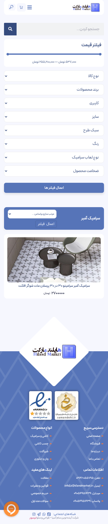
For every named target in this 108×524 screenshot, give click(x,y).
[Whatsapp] (44, 514)
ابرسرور (32, 518)
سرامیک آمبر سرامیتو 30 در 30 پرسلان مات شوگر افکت (54, 285)
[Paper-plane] (39, 514)
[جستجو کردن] (10, 29)
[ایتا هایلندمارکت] (49, 514)
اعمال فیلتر (46, 224)
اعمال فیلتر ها (54, 188)
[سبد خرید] (21, 7)
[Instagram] (34, 514)
